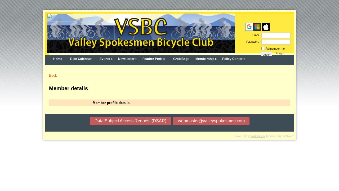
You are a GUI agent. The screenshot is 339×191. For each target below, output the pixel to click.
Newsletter (126, 58)
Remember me (275, 48)
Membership (204, 58)
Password (251, 41)
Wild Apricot (258, 136)
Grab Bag (180, 58)
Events (105, 58)
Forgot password (282, 55)
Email (255, 35)
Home (57, 58)
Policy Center (232, 58)
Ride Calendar (81, 58)
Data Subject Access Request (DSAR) (130, 121)
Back (53, 75)
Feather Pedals (153, 58)
